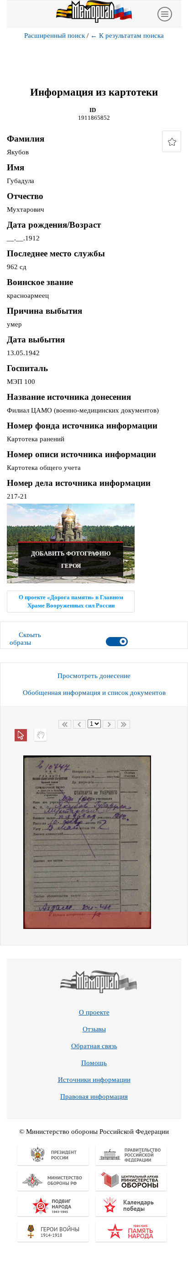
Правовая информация (94, 1096)
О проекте (94, 1012)
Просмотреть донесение (94, 675)
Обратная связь (94, 1046)
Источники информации (94, 1079)
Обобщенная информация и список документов (94, 692)
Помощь (94, 1062)
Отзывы (94, 1029)
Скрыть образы (25, 638)
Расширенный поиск (54, 35)
